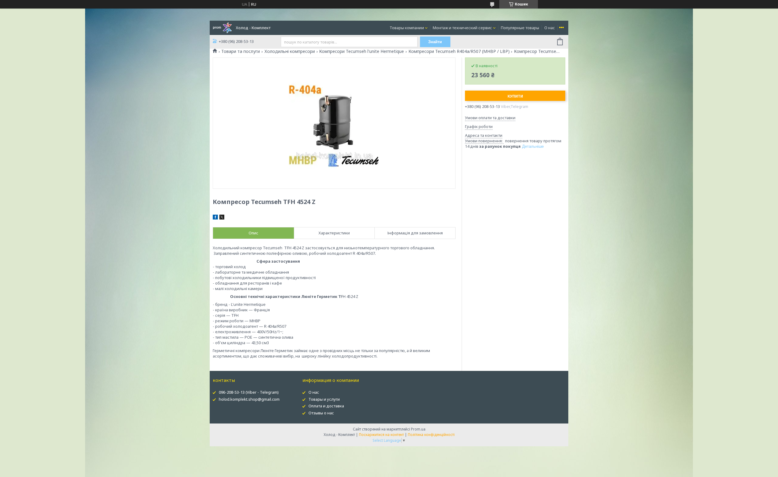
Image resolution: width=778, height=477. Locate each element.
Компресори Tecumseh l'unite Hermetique (361, 51)
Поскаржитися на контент (381, 434)
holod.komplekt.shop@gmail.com (249, 399)
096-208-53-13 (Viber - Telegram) (249, 392)
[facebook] (215, 218)
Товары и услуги (324, 399)
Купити (515, 96)
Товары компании (407, 27)
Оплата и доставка (326, 406)
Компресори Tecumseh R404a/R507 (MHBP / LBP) (459, 51)
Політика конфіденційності (431, 434)
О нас (549, 27)
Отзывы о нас (321, 413)
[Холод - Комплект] (222, 27)
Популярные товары (520, 27)
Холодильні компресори (289, 51)
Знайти (435, 42)
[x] (221, 218)
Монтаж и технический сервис (462, 27)
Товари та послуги (240, 51)
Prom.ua (418, 429)
